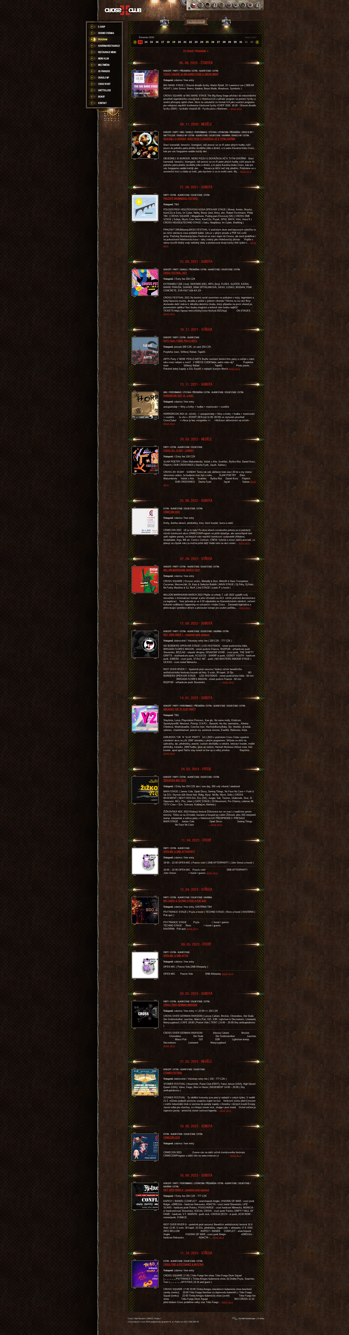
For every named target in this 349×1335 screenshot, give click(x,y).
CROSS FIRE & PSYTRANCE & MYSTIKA (183, 1264)
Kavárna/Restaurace (109, 45)
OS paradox (104, 71)
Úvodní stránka (106, 33)
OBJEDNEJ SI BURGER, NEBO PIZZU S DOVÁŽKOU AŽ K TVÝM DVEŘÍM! (199, 138)
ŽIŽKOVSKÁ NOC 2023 (174, 780)
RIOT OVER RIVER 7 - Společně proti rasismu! (186, 634)
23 (196, 42)
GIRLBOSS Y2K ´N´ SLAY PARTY (179, 709)
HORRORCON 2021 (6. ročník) (178, 395)
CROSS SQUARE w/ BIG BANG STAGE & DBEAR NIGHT (190, 74)
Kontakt (102, 103)
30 (235, 42)
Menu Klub (103, 58)
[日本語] (250, 5)
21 (185, 42)
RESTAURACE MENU (107, 52)
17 (162, 42)
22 (190, 42)
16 (157, 42)
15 (151, 42)
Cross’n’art (104, 83)
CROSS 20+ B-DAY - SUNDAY (178, 450)
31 (240, 42)
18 (168, 42)
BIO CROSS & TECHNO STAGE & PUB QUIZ (184, 900)
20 (179, 42)
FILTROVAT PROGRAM (196, 51)
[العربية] (243, 5)
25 (207, 42)
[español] (221, 5)
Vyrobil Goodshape (246, 1318)
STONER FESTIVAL (172, 1072)
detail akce (236, 108)
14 (146, 42)
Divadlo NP (103, 77)
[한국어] (236, 5)
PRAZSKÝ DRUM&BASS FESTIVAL (180, 198)
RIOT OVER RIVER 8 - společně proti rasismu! (186, 1190)
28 (224, 42)
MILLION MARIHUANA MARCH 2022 (181, 570)
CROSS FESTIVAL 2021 (175, 272)
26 (212, 42)
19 (173, 42)
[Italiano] (257, 5)
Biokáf (101, 96)
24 (201, 42)
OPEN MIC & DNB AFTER (175, 955)
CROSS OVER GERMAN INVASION (180, 1004)
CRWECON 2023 (171, 1137)
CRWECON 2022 (171, 511)
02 (251, 42)
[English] (200, 5)
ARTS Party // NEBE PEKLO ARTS (180, 340)
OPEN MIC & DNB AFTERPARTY (179, 851)
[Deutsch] (207, 5)
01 (246, 42)
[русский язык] (228, 5)
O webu (260, 1318)
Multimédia (104, 64)
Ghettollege (104, 90)
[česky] (193, 5)
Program (102, 39)
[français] (214, 5)
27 (218, 42)
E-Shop (101, 26)
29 (229, 42)
